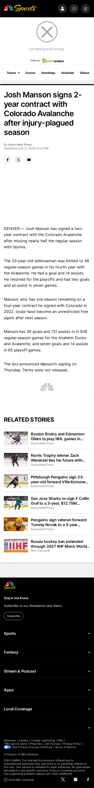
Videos (84, 73)
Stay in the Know (16, 598)
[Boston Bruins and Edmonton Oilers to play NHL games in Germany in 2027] (16, 438)
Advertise (10, 740)
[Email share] (29, 160)
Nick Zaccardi (40, 550)
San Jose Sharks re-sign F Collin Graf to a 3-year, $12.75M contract (60, 501)
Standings (48, 73)
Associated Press (20, 144)
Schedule (67, 73)
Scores (30, 73)
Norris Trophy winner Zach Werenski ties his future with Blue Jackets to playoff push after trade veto (57, 458)
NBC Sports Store (16, 743)
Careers (23, 740)
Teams (11, 73)
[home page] (20, 8)
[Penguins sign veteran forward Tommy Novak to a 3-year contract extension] (16, 524)
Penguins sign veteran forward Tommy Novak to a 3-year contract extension (58, 522)
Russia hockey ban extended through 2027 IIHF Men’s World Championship (59, 544)
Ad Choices (53, 743)
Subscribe (13, 616)
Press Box (36, 743)
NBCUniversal (29, 754)
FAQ (60, 740)
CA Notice (45, 747)
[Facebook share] (8, 160)
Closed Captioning (43, 740)
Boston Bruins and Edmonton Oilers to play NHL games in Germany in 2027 (58, 436)
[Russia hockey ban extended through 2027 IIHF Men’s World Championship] (16, 546)
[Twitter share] (18, 160)
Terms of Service (65, 747)
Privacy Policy (72, 743)
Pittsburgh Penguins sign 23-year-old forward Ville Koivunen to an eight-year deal (59, 479)
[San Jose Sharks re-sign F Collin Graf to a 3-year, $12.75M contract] (16, 502)
